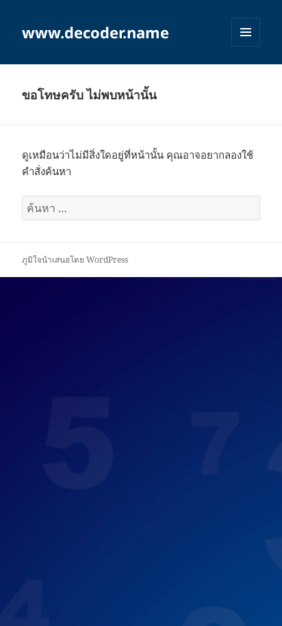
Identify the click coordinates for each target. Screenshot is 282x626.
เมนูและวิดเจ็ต (245, 32)
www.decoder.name (95, 32)
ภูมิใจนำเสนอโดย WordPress (75, 259)
